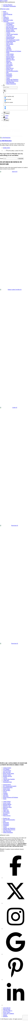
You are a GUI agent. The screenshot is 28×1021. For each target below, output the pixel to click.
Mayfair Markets (10, 56)
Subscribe (21, 158)
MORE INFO (6, 147)
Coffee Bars (9, 35)
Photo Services (10, 68)
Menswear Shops (10, 59)
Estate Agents (9, 42)
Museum (8, 61)
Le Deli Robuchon (6, 140)
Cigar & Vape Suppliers (12, 34)
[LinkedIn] (15, 1005)
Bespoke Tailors (10, 30)
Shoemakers (9, 75)
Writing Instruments (11, 83)
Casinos (8, 32)
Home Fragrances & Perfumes (13, 51)
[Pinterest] (15, 979)
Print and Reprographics (12, 71)
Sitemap (5, 1015)
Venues (8, 78)
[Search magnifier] (4, 91)
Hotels (7, 52)
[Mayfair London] (4, 9)
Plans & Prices (6, 1009)
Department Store (10, 37)
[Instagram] (15, 928)
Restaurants (9, 73)
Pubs (7, 72)
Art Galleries (9, 24)
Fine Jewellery (9, 44)
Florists (8, 45)
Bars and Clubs (10, 27)
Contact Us (6, 17)
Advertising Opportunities (9, 6)
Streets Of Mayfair (7, 14)
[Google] (15, 954)
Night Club (9, 62)
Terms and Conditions (8, 1013)
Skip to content (3, 0)
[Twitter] (15, 903)
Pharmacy (8, 66)
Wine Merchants (10, 82)
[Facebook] (15, 877)
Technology (9, 76)
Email (1, 158)
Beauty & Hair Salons (11, 28)
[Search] (4, 85)
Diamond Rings (10, 38)
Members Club (10, 58)
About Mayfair (6, 1007)
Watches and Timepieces (12, 79)
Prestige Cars (9, 69)
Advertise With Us (7, 1010)
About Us (5, 13)
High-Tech (9, 49)
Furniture (8, 47)
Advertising (6, 18)
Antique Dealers (10, 23)
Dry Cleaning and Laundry (13, 40)
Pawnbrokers (9, 65)
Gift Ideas (8, 48)
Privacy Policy (6, 1012)
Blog (4, 15)
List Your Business (7, 4)
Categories (5, 21)
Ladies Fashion (10, 54)
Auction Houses (10, 25)
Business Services (10, 31)
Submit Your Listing (8, 20)
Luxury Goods (9, 55)
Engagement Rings (11, 41)
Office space (9, 64)
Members (5, 1016)
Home (4, 11)
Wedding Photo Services (12, 81)
